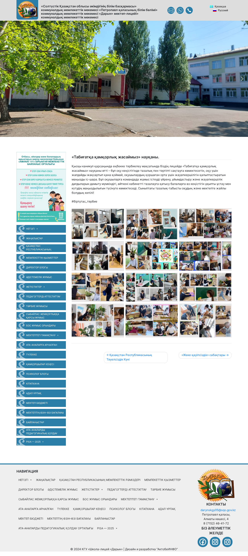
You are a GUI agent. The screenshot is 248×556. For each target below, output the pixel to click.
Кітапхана (32, 383)
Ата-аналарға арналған (41, 344)
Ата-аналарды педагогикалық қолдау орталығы (41, 432)
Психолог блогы (37, 373)
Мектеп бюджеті (37, 403)
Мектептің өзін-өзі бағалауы (45, 412)
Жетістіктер (34, 286)
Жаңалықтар (34, 238)
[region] (124, 79)
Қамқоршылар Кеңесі (40, 364)
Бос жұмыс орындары (41, 325)
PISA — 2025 (33, 441)
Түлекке (31, 354)
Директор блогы (37, 267)
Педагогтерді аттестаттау (43, 296)
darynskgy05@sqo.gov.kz (218, 510)
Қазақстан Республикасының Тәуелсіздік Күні (129, 357)
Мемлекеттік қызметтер (42, 257)
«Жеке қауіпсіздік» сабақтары (203, 355)
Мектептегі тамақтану (40, 335)
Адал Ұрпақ (33, 393)
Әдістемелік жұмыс (39, 277)
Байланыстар (35, 422)
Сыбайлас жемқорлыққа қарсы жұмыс (42, 316)
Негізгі (30, 228)
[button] (6, 79)
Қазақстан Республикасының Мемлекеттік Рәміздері (41, 248)
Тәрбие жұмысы (36, 306)
